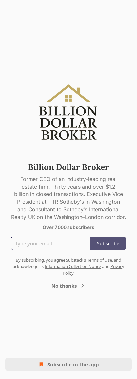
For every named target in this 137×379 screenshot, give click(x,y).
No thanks (64, 285)
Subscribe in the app (73, 364)
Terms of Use (99, 260)
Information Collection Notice (73, 266)
